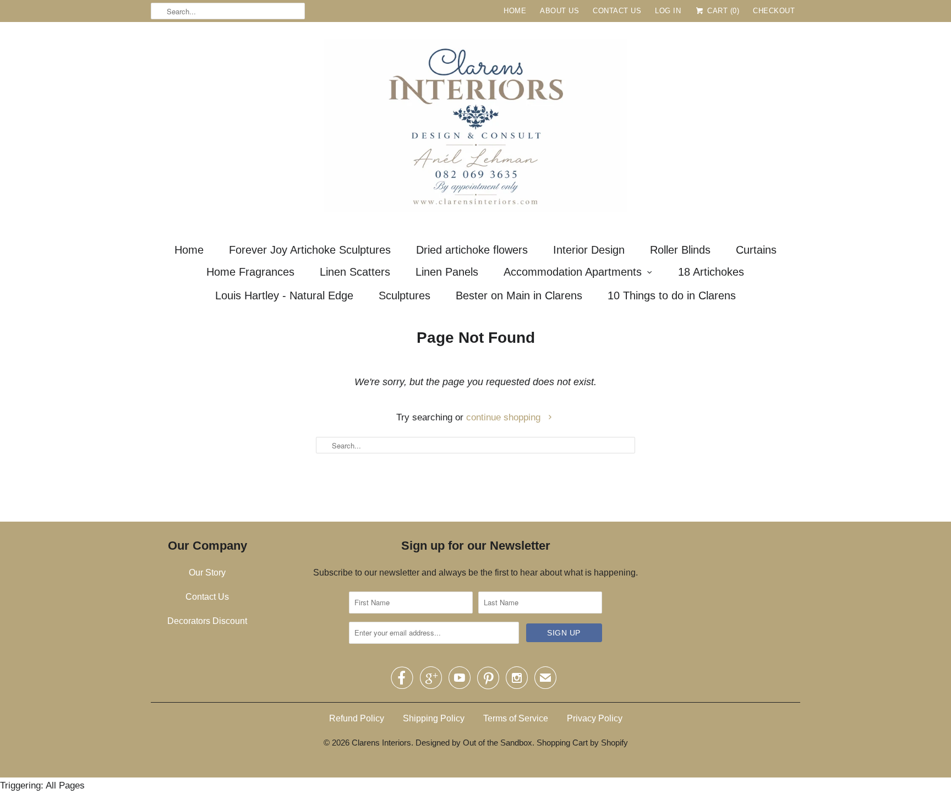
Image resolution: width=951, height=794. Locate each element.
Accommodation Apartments (573, 272)
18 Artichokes (711, 272)
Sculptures (404, 295)
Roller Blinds (680, 250)
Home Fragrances (250, 272)
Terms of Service (515, 718)
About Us (559, 11)
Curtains (756, 250)
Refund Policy (356, 718)
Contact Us (617, 11)
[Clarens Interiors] (475, 128)
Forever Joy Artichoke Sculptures (310, 250)
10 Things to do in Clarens (672, 295)
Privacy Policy (594, 718)
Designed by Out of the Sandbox (474, 742)
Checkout (774, 11)
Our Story (207, 572)
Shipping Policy (433, 718)
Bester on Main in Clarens (519, 295)
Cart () (722, 11)
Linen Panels (447, 272)
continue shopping (504, 417)
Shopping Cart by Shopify (582, 742)
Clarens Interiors (381, 742)
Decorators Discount (207, 621)
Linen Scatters (355, 272)
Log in (668, 11)
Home (515, 11)
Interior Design (589, 250)
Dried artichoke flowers (472, 250)
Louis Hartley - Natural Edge (284, 295)
